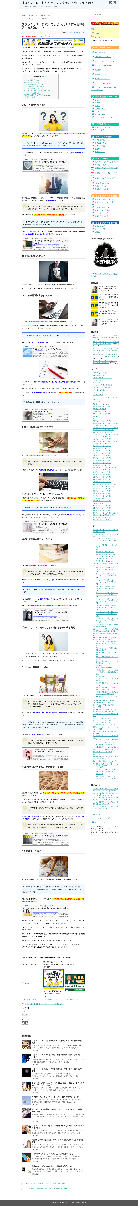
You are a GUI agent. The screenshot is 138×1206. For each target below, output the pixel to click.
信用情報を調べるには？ (31, 82)
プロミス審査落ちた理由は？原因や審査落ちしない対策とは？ (108, 313)
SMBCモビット (100, 33)
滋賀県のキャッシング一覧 (102, 477)
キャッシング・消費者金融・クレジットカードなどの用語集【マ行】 (107, 607)
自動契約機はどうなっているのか (107, 747)
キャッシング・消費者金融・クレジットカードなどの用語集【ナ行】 (107, 595)
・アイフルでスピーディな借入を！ (103, 818)
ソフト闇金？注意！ (102, 213)
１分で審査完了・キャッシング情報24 (105, 778)
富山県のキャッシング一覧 (102, 451)
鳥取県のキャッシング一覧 (102, 517)
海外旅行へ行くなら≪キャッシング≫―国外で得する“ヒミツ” (55, 1097)
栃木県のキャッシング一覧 (102, 472)
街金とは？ (99, 774)
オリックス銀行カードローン (104, 61)
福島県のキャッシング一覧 (102, 493)
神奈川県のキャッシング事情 (102, 752)
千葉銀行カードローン (102, 74)
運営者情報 (96, 754)
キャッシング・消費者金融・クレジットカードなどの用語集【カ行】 (107, 575)
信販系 (97, 232)
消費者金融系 (100, 226)
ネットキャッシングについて (105, 742)
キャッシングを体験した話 (102, 387)
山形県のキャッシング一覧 (102, 455)
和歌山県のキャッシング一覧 (102, 432)
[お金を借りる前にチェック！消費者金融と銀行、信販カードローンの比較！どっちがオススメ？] (26, 1086)
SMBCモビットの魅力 (100, 373)
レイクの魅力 (97, 401)
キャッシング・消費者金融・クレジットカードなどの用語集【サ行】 (107, 582)
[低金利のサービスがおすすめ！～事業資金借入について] (26, 1170)
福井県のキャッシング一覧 (102, 488)
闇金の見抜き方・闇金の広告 (105, 776)
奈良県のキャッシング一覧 (102, 446)
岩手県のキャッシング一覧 (102, 463)
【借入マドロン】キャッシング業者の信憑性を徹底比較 (57, 2)
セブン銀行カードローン (103, 57)
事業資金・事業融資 (99, 409)
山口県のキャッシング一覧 (102, 453)
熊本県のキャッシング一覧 (102, 479)
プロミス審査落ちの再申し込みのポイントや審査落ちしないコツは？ (108, 297)
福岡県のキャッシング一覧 (102, 491)
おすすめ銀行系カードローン (102, 378)
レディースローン (101, 146)
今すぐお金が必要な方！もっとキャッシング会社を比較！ (44, 1004)
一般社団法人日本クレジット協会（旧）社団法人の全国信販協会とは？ (107, 672)
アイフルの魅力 (98, 380)
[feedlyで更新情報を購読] (110, 2)
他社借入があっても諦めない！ (103, 414)
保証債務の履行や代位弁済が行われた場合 (37, 95)
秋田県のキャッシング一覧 (102, 496)
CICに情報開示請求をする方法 (33, 84)
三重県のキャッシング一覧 (102, 406)
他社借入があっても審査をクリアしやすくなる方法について (45, 1183)
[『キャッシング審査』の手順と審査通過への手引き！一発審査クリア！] (26, 1072)
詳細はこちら (31, 999)
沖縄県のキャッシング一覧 (102, 474)
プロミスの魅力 (98, 395)
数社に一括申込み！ (102, 186)
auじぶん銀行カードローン (104, 83)
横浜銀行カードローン (102, 79)
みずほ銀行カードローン (104, 66)
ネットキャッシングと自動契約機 (107, 740)
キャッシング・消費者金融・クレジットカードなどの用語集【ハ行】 (107, 601)
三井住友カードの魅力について (103, 404)
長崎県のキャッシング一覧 (102, 505)
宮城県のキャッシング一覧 (102, 448)
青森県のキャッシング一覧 (102, 510)
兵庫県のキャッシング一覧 (102, 421)
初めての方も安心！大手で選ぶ (106, 162)
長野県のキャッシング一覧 (102, 508)
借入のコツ (96, 418)
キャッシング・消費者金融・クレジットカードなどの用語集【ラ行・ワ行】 (107, 620)
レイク (97, 112)
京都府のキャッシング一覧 (102, 411)
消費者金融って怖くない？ (105, 552)
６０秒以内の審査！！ (103, 189)
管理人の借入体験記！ (100, 498)
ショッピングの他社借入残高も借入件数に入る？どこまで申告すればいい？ (107, 643)
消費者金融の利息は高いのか (105, 554)
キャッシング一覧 (99, 390)
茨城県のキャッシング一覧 (102, 501)
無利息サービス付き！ (103, 165)
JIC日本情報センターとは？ (105, 667)
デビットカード (98, 392)
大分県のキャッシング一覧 (102, 439)
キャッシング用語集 (102, 210)
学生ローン (99, 149)
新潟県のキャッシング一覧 (102, 465)
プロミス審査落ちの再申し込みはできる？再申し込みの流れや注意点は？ (108, 305)
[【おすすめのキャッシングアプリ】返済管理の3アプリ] (26, 1157)
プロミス (98, 29)
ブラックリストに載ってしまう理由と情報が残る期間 (40, 91)
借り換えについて (101, 216)
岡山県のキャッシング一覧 (102, 460)
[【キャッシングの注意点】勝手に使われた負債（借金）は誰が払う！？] (26, 1058)
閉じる (44, 76)
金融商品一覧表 (98, 503)
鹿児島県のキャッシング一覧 (102, 520)
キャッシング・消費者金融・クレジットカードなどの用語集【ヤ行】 (107, 614)
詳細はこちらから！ (69, 47)
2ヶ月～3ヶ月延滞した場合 (32, 93)
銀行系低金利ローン (102, 143)
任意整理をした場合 (29, 97)
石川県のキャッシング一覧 (102, 482)
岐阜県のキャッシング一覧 (102, 458)
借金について (100, 549)
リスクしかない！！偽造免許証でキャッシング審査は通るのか (46, 1188)
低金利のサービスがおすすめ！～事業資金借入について (53, 1166)
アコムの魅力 (97, 382)
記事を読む (35, 1050)
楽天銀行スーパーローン (103, 70)
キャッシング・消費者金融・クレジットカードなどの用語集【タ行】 (107, 588)
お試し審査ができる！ (103, 183)
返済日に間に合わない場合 (105, 561)
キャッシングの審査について (105, 538)
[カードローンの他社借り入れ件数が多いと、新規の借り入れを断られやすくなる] (26, 1113)
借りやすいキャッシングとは (106, 199)
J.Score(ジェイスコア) (103, 117)
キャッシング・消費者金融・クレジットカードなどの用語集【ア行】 (107, 569)
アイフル (98, 103)
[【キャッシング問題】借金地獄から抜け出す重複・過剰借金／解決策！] (26, 1044)
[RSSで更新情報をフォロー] (114, 2)
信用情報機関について (103, 207)
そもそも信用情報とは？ (31, 80)
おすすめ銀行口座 (99, 375)
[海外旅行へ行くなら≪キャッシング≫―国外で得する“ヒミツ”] (26, 1100)
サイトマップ (100, 823)
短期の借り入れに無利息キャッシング (105, 749)
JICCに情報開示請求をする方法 (33, 86)
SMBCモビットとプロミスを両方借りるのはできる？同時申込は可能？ (108, 322)
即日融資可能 (100, 140)
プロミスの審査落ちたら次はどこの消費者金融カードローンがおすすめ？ (108, 289)
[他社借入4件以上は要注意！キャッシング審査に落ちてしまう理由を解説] (26, 1143)
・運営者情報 (95, 814)
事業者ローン (100, 152)
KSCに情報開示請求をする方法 (33, 88)
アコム (97, 37)
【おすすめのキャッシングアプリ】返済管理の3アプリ (52, 1154)
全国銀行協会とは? (102, 676)
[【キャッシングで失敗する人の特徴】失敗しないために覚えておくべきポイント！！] (26, 1129)
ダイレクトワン (101, 114)
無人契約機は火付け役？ (104, 744)
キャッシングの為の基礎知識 (74, 32)
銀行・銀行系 (100, 229)
